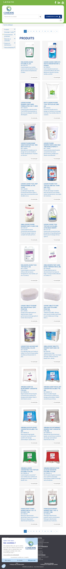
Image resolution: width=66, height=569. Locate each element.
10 (51, 31)
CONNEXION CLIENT (52, 16)
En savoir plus (34, 77)
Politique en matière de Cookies (49, 564)
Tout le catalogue (8, 25)
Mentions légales (49, 563)
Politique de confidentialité (17, 564)
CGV (17, 563)
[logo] (33, 10)
